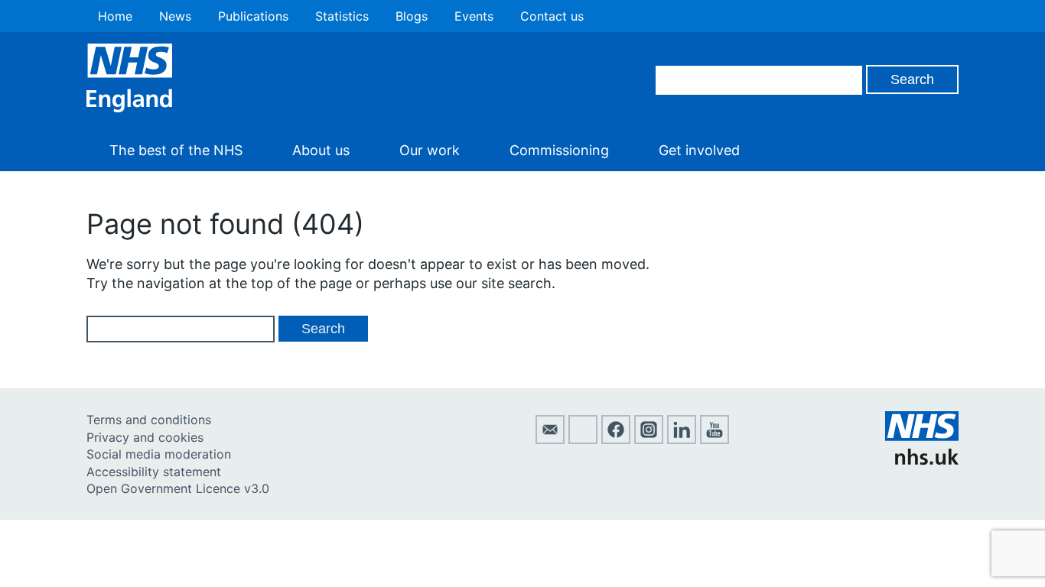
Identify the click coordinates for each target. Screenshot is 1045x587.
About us (321, 150)
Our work (429, 150)
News (175, 16)
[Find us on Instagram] (648, 439)
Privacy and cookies (144, 437)
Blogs (412, 16)
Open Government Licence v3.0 (177, 488)
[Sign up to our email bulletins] (550, 439)
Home (115, 16)
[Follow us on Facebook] (615, 439)
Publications (253, 16)
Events (473, 16)
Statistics (342, 16)
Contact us (552, 16)
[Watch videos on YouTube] (714, 439)
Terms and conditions (148, 419)
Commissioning (559, 150)
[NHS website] (922, 460)
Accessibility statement (153, 471)
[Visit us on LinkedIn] (681, 439)
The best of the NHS (176, 150)
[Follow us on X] (582, 439)
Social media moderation (158, 454)
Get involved (699, 150)
